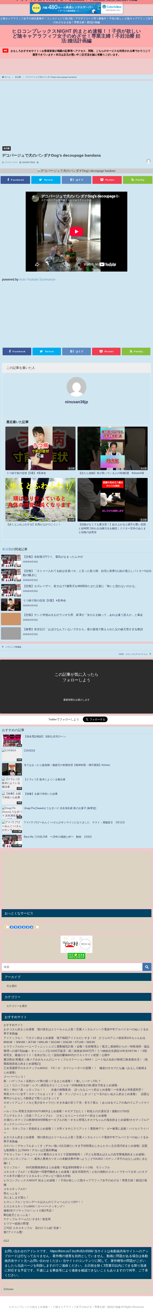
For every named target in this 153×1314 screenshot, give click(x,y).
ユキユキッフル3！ (15, 1189)
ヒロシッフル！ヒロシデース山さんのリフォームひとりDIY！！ (43, 1202)
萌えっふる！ (12, 1193)
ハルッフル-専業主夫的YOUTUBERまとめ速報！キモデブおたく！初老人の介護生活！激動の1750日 (66, 1111)
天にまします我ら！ (16, 1197)
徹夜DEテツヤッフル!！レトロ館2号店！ (29, 1210)
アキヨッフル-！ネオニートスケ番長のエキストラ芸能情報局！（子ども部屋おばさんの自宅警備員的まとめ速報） (75, 1154)
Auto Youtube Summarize (37, 279)
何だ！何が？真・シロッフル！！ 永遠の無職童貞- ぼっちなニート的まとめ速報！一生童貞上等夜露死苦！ (74, 1089)
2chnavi (8, 1289)
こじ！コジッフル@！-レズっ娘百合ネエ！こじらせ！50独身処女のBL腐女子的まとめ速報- (61, 1085)
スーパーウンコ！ (15, 1076)
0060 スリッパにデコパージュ (133, 654)
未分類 (7, 148)
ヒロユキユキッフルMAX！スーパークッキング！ (34, 1206)
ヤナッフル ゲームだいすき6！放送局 (27, 1219)
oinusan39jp (76, 402)
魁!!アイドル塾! (13, 1232)
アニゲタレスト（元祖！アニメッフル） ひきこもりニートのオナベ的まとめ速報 (55, 1115)
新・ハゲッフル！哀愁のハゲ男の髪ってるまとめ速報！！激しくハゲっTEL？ (52, 1081)
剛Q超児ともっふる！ (17, 1214)
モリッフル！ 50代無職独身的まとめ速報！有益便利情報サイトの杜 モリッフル (57, 1167)
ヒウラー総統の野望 (16, 1223)
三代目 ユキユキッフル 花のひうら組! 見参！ (33, 1227)
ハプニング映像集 (13, 647)
